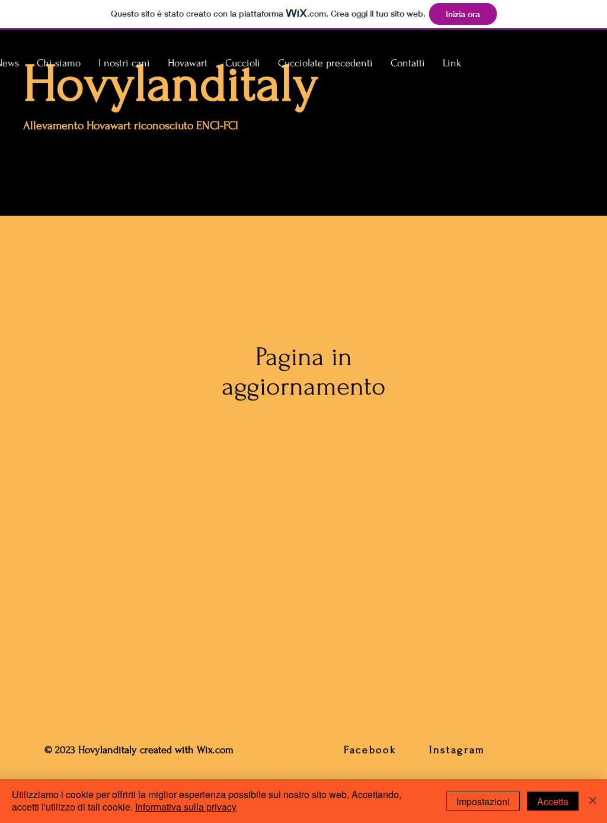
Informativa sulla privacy (186, 807)
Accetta (552, 801)
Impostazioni (483, 801)
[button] (124, 63)
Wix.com (217, 749)
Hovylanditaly (170, 84)
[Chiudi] (593, 801)
